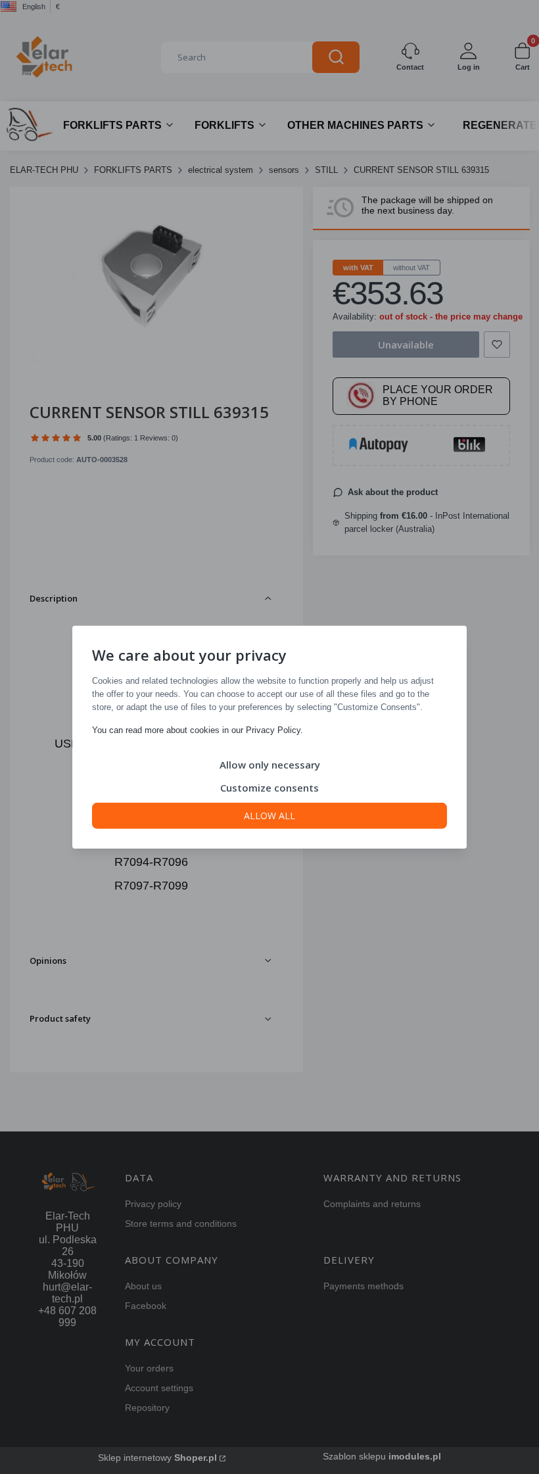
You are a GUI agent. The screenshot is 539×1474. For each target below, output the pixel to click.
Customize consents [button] (269, 787)
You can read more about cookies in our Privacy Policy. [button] (197, 729)
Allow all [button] (269, 815)
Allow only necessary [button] (270, 764)
